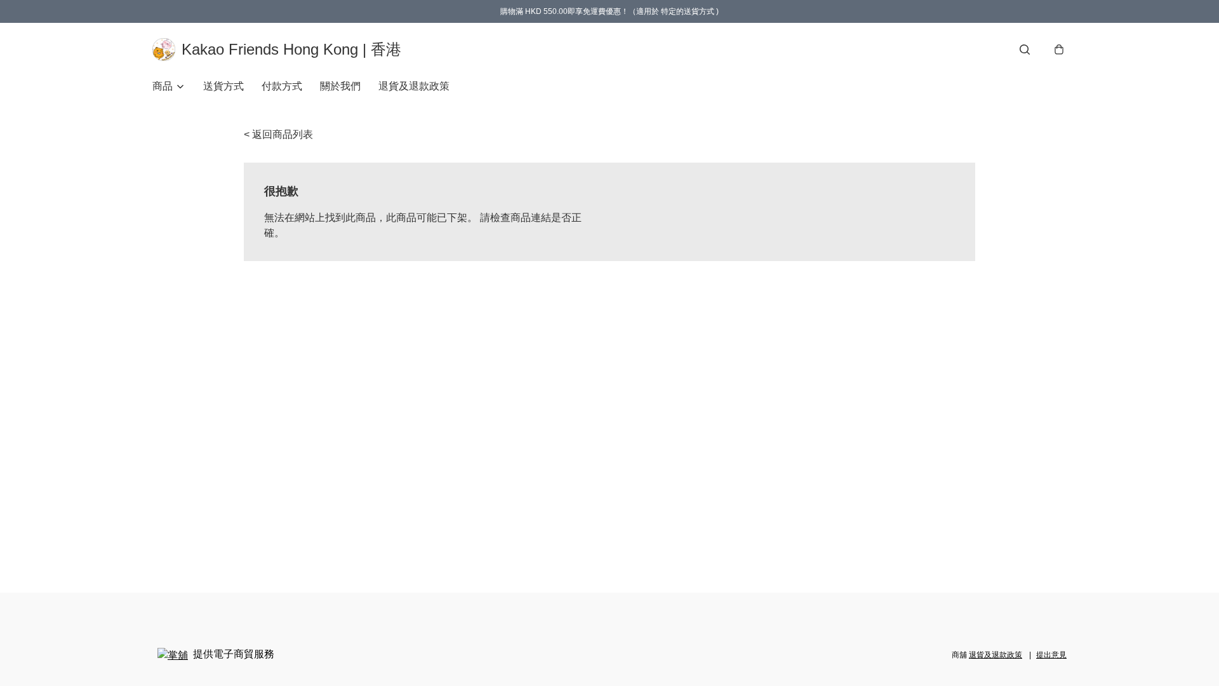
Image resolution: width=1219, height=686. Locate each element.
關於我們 (340, 86)
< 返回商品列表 (278, 134)
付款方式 (282, 86)
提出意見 (1051, 654)
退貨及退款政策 (414, 86)
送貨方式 (223, 86)
